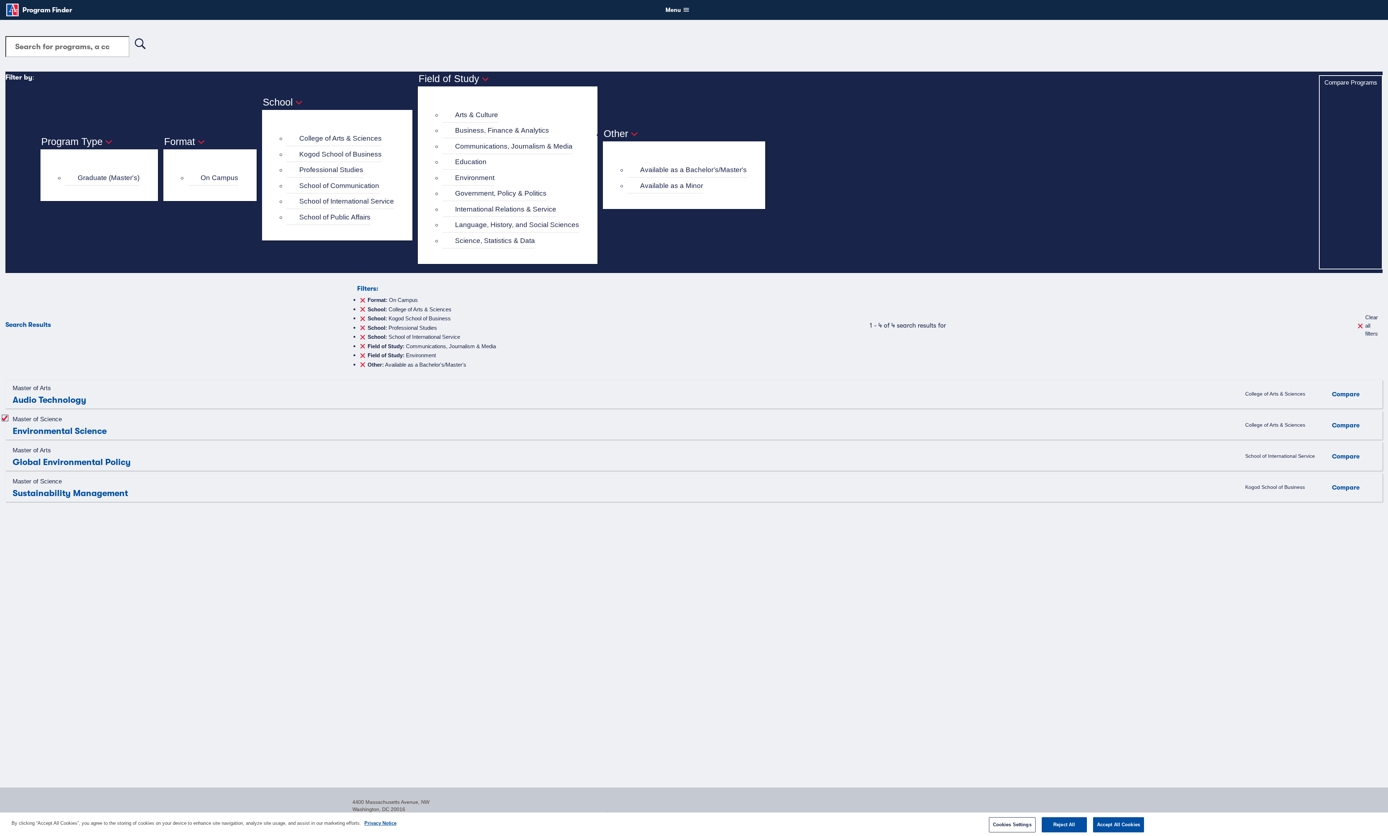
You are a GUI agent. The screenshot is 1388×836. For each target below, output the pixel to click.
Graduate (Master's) (109, 178)
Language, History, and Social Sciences (517, 225)
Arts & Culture (476, 115)
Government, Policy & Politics (501, 193)
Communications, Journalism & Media (514, 146)
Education (471, 162)
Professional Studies (331, 170)
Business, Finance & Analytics (502, 130)
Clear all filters (1371, 325)
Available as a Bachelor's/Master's (693, 170)
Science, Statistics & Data (495, 240)
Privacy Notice (380, 823)
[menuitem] (102, 178)
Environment (474, 178)
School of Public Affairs (334, 217)
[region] (694, 824)
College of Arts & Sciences (340, 138)
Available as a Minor (671, 185)
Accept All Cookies (1118, 824)
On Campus (219, 178)
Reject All (1064, 824)
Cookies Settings (1012, 824)
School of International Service (346, 201)
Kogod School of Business (340, 154)
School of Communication (339, 185)
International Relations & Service (505, 209)
